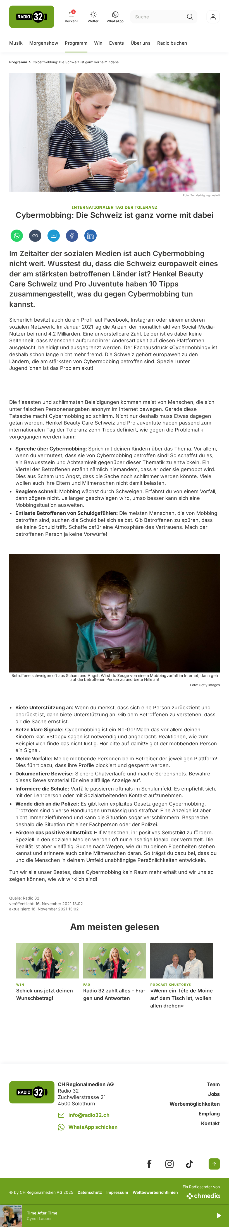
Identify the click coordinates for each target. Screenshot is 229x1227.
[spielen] (218, 1215)
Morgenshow (43, 43)
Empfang (209, 1114)
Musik (16, 43)
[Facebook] (72, 236)
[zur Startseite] (31, 16)
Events (116, 43)
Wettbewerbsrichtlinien (155, 1192)
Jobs (214, 1094)
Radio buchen (172, 43)
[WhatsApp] (17, 236)
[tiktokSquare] (189, 1164)
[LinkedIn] (90, 236)
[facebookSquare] (149, 1164)
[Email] (53, 236)
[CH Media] (201, 1195)
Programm (76, 43)
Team (213, 1084)
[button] (115, 16)
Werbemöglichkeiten (195, 1104)
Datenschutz (90, 1192)
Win (98, 43)
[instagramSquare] (169, 1164)
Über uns (141, 43)
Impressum (117, 1192)
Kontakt (210, 1123)
